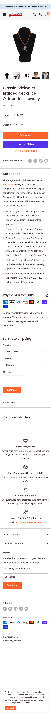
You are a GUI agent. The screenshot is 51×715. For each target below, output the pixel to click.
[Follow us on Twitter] (10, 609)
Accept (10, 708)
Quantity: (7, 125)
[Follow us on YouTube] (26, 609)
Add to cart (25, 135)
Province (7, 358)
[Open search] (34, 14)
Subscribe (12, 585)
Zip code (7, 372)
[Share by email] (46, 161)
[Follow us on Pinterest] (21, 609)
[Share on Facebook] (30, 161)
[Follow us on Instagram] (16, 609)
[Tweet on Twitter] (41, 161)
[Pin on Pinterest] (35, 161)
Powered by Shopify (12, 640)
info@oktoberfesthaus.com (29, 522)
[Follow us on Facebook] (5, 609)
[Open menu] (4, 14)
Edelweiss (8, 184)
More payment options (25, 151)
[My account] (40, 14)
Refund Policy (10, 402)
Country (7, 345)
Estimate (12, 390)
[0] (46, 14)
